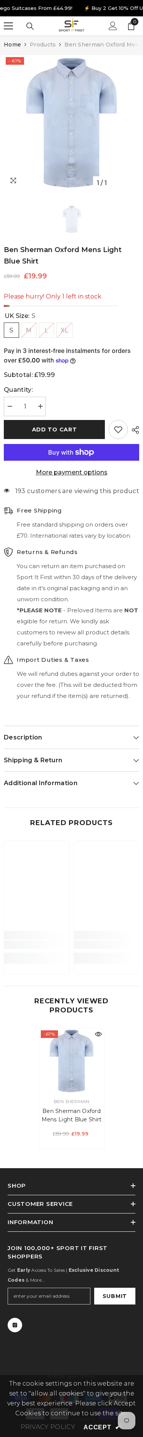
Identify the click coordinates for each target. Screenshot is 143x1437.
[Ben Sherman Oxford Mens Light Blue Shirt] (71, 1061)
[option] (71, 122)
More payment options (72, 472)
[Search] (30, 26)
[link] (36, 944)
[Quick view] (98, 1034)
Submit (115, 1296)
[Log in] (113, 26)
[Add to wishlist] (118, 429)
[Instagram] (15, 1325)
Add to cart (54, 429)
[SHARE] (133, 430)
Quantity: (18, 389)
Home (12, 44)
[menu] (8, 25)
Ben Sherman (72, 1101)
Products (43, 44)
